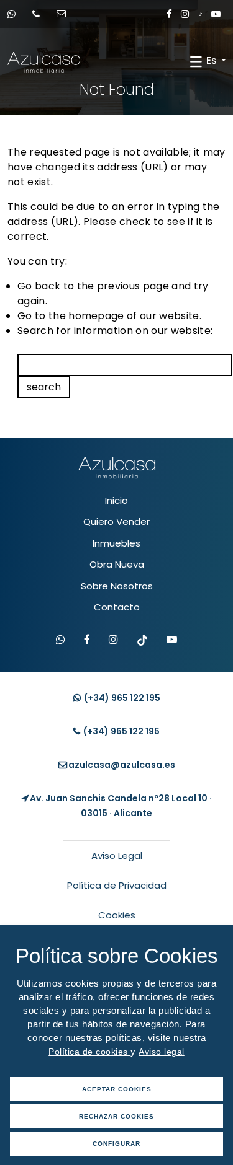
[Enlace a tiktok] (200, 14)
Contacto (117, 606)
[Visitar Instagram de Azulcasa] (113, 640)
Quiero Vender (116, 521)
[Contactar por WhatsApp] (61, 640)
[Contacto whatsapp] (15, 14)
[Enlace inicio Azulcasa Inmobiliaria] (18, 62)
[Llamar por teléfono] (40, 14)
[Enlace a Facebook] (169, 14)
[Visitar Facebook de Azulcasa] (87, 640)
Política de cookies (89, 1052)
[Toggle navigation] (196, 61)
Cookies (116, 914)
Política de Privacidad (117, 885)
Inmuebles (116, 543)
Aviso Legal (116, 855)
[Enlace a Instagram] (185, 14)
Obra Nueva (116, 564)
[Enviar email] (65, 14)
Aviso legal (162, 1052)
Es (212, 60)
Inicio (116, 500)
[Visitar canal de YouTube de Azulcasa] (171, 640)
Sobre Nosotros (117, 585)
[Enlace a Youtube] (216, 14)
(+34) (121, 698)
